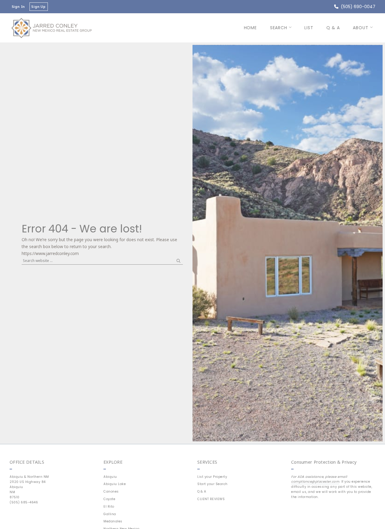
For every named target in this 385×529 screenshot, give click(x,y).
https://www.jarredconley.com (50, 253)
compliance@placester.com (315, 481)
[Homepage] (52, 28)
